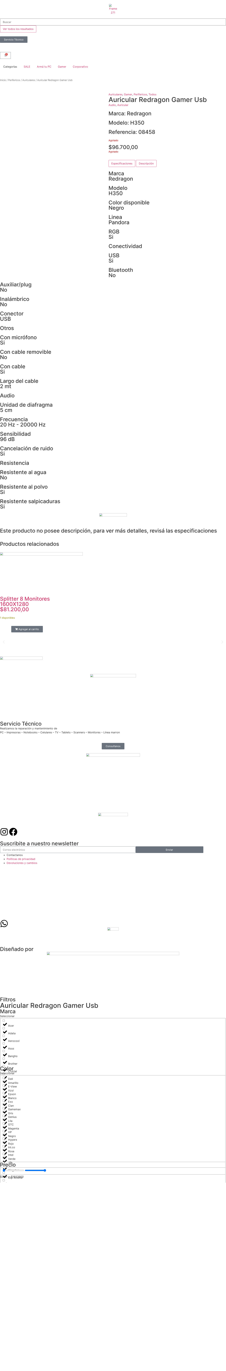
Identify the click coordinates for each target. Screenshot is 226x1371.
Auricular (122, 105)
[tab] (122, 163)
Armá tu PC (44, 66)
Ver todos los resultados (18, 29)
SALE (27, 66)
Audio (112, 105)
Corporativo (80, 66)
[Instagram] (4, 832)
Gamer (62, 66)
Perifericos (14, 80)
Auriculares (28, 80)
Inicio (3, 80)
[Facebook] (13, 832)
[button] (4, 642)
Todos (152, 94)
